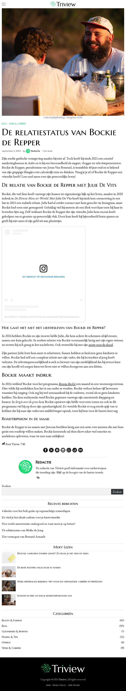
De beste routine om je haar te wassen (39, 567)
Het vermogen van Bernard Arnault (23, 537)
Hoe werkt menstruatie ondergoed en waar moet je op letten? (38, 524)
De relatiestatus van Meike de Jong (22, 530)
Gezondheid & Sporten (15, 631)
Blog (4, 123)
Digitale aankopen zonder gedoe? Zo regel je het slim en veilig (53, 553)
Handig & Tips (10, 636)
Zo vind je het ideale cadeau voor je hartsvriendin (31, 517)
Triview (62, 679)
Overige (6, 642)
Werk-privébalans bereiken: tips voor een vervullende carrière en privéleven (59, 581)
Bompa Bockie (67, 384)
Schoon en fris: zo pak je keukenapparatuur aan (44, 595)
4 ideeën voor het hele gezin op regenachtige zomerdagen (36, 511)
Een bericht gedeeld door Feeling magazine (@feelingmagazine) (43, 317)
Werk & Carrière (17, 123)
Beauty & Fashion (12, 620)
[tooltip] (45, 450)
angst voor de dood (101, 345)
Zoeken (6, 486)
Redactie (35, 151)
